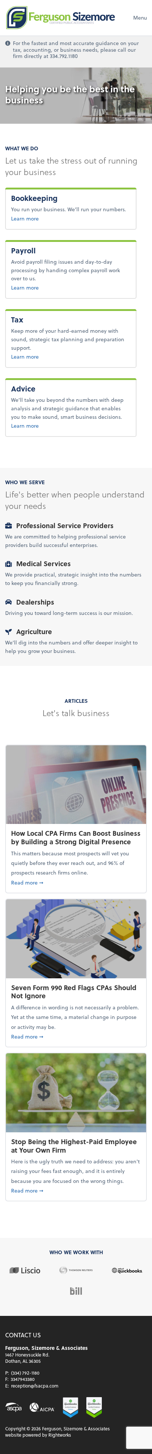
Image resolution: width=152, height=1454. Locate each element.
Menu (140, 17)
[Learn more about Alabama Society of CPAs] (13, 1407)
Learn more (49, 218)
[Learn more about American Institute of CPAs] (42, 1407)
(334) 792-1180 (25, 1372)
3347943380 (23, 1379)
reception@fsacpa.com (34, 1385)
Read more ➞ (76, 882)
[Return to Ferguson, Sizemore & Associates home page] (60, 17)
